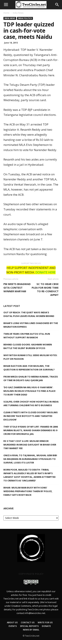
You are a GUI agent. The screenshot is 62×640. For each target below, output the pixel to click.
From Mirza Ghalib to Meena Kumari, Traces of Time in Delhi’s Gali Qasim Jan (30, 378)
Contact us (27, 622)
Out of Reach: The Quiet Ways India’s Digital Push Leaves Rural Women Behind (28, 314)
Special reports (29, 626)
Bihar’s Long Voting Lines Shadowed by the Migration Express (30, 325)
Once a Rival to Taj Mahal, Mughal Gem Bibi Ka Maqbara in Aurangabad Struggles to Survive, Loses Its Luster (30, 459)
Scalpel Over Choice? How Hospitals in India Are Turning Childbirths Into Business (31, 403)
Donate (46, 626)
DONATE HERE (45, 272)
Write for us (45, 622)
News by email (31, 629)
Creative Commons (21, 605)
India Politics (25, 18)
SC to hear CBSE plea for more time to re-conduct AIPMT (45, 289)
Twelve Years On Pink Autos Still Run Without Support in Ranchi (26, 335)
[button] (57, 4)
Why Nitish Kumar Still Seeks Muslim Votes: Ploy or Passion (30, 357)
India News (18, 12)
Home (6, 12)
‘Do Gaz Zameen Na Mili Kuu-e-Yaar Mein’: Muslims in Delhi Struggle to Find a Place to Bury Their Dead (29, 391)
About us (12, 622)
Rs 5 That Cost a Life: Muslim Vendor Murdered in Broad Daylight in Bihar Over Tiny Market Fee (29, 444)
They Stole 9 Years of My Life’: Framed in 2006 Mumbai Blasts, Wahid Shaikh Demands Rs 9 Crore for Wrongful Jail (30, 430)
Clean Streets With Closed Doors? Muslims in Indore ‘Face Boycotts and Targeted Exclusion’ (30, 416)
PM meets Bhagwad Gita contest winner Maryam (17, 287)
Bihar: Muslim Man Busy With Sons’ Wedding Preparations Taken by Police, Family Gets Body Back (27, 491)
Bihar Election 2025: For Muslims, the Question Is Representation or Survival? (29, 367)
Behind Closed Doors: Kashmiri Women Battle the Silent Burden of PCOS (27, 346)
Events (13, 626)
